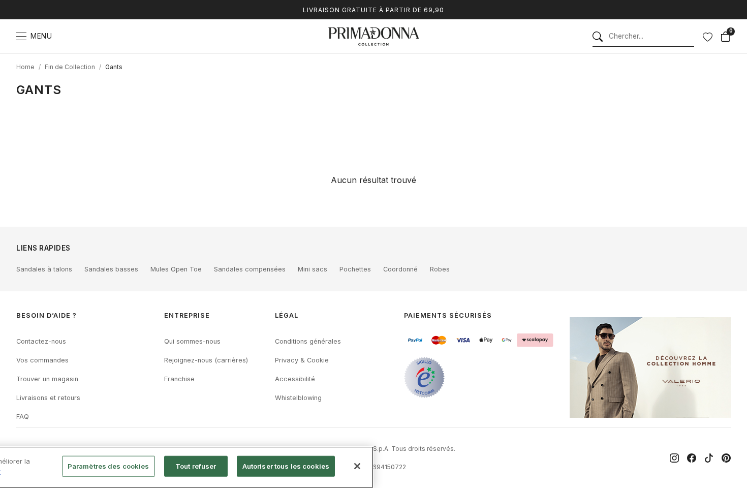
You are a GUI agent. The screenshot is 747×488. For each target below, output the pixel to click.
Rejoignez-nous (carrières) (206, 360)
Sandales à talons (44, 269)
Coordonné (400, 269)
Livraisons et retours (48, 398)
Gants (113, 67)
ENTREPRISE (187, 315)
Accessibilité (295, 379)
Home (25, 67)
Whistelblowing (298, 398)
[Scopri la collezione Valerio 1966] (650, 367)
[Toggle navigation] (21, 36)
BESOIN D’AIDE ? (46, 315)
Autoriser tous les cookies (285, 466)
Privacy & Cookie (302, 360)
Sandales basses (111, 269)
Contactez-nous (41, 341)
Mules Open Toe (176, 269)
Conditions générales (308, 341)
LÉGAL (286, 315)
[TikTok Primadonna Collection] (708, 458)
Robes (440, 269)
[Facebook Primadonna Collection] (691, 458)
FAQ (22, 416)
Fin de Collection (70, 67)
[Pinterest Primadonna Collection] (726, 458)
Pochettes (355, 269)
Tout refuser (195, 466)
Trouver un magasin (47, 379)
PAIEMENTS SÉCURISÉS (448, 315)
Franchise (179, 379)
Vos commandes (42, 360)
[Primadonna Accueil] (373, 36)
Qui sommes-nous (192, 341)
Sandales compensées (250, 269)
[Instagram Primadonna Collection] (674, 458)
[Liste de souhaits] (707, 36)
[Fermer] (357, 466)
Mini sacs (312, 269)
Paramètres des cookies (108, 466)
